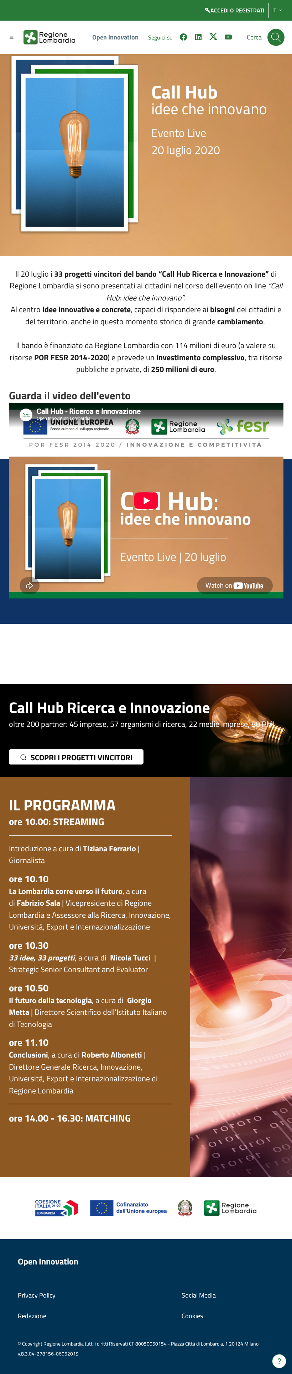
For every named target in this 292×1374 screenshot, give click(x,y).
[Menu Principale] (11, 37)
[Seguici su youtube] (228, 38)
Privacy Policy (37, 1295)
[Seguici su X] (213, 38)
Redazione (32, 1316)
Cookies (192, 1316)
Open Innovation (115, 37)
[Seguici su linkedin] (198, 38)
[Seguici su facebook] (183, 38)
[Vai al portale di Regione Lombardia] (54, 37)
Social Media (199, 1295)
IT (274, 10)
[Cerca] (276, 37)
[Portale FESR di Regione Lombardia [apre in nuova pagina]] (56, 1207)
